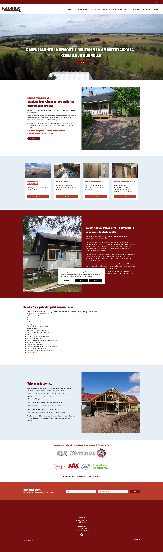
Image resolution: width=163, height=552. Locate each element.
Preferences (67, 280)
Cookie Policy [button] (95, 274)
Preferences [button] (89, 276)
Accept (95, 280)
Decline (81, 280)
